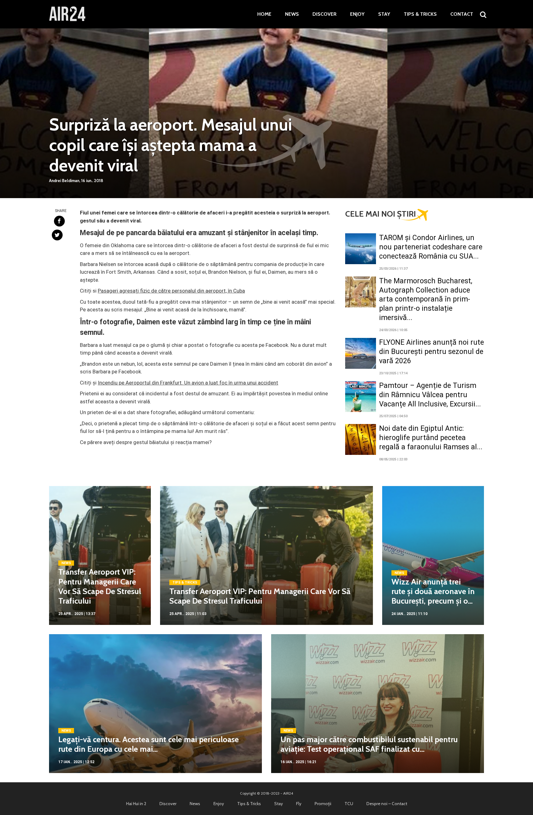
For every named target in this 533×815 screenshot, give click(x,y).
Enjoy (357, 14)
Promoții (323, 803)
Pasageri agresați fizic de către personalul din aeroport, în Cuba (171, 291)
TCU (349, 803)
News (292, 14)
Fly (298, 803)
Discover (324, 14)
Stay (384, 14)
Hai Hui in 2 (136, 803)
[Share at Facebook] (59, 221)
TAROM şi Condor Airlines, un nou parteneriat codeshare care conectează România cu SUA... (430, 247)
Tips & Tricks (420, 14)
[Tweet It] (57, 235)
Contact (461, 14)
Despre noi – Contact (386, 803)
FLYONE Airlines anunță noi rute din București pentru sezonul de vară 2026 (431, 351)
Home (264, 14)
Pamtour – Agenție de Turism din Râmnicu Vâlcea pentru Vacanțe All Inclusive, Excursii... (430, 394)
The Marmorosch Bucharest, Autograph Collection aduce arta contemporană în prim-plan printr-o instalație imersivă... (425, 299)
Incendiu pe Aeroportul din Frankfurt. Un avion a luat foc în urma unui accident (188, 383)
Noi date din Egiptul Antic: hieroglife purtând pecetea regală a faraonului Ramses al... (430, 437)
